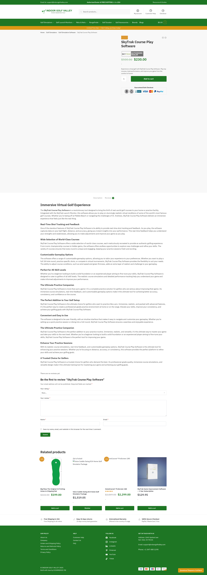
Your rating (45, 389)
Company (43, 540)
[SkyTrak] (132, 53)
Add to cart (149, 79)
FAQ (74, 543)
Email (105, 419)
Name (43, 419)
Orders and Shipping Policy (50, 543)
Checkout (163, 13)
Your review (45, 398)
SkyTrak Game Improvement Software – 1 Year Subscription (151, 490)
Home (42, 32)
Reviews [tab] (108, 198)
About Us (43, 537)
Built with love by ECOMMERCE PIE (53, 570)
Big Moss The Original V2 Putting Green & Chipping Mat (52, 490)
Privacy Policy (45, 552)
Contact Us (77, 540)
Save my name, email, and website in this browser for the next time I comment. (72, 429)
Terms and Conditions (48, 549)
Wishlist (87, 508)
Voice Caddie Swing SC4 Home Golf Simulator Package (86, 493)
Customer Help (151, 13)
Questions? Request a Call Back (191, 570)
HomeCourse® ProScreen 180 (116, 489)
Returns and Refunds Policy (50, 546)
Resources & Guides (160, 2)
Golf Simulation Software (67, 32)
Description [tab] (97, 198)
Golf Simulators (51, 32)
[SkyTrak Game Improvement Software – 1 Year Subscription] (152, 471)
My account (138, 13)
